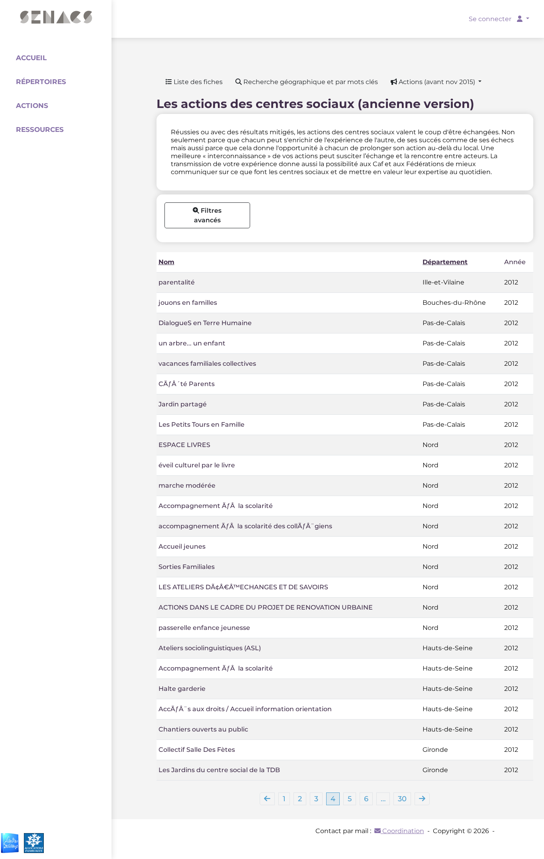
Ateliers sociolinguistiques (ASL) (210, 648)
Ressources (40, 129)
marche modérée (187, 485)
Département (445, 262)
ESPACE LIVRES (184, 445)
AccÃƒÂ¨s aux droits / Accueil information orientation (245, 709)
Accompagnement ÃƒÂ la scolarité (216, 506)
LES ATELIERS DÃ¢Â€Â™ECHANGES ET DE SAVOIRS (243, 587)
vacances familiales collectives (207, 363)
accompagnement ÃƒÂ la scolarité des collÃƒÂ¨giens (245, 526)
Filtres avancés (208, 215)
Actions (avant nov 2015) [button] (437, 82)
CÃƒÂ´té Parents (187, 384)
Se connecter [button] (491, 19)
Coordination (402, 831)
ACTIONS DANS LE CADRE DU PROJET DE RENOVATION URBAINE (266, 607)
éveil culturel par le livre (197, 465)
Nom (166, 262)
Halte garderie (182, 688)
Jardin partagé (183, 404)
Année (515, 262)
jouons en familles (188, 302)
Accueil (31, 58)
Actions (32, 106)
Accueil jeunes (182, 546)
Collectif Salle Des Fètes (197, 749)
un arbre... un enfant (192, 343)
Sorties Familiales (187, 567)
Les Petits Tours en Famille (202, 424)
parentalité (177, 282)
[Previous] (267, 798)
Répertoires (41, 82)
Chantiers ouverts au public (203, 729)
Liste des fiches (197, 82)
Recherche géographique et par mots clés (310, 82)
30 (402, 798)
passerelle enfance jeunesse (204, 628)
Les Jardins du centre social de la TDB (219, 770)
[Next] (422, 798)
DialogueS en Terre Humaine (205, 323)
